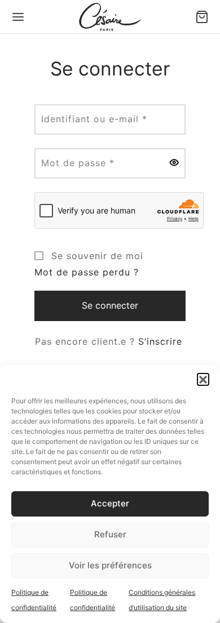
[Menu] (18, 17)
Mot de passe (81, 162)
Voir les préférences (110, 565)
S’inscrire (160, 341)
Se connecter (110, 305)
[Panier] (202, 17)
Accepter (110, 503)
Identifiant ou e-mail (97, 118)
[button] (203, 379)
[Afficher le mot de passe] (174, 163)
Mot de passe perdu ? (86, 272)
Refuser (110, 534)
